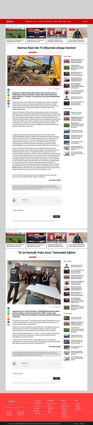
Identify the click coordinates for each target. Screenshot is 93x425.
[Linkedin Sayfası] (16, 407)
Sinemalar (64, 412)
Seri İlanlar (64, 414)
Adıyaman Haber (48, 21)
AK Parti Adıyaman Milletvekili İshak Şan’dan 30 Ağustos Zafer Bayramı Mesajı (77, 92)
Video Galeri (38, 403)
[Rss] (19, 407)
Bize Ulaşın (37, 413)
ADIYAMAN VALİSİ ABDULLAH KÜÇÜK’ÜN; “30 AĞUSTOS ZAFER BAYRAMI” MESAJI (77, 61)
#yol (19, 193)
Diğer (69, 21)
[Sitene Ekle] (24, 407)
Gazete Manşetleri (65, 417)
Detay (77, 423)
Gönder (56, 216)
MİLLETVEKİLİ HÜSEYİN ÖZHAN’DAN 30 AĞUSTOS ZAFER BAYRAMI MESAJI (76, 79)
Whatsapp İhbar (21, 413)
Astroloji (77, 409)
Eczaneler (64, 408)
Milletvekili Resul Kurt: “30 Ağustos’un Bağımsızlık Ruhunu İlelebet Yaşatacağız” (77, 74)
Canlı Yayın (40, 21)
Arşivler (37, 408)
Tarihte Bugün (65, 411)
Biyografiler (78, 406)
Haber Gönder (20, 415)
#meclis (26, 193)
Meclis (14, 167)
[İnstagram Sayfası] (12, 407)
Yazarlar (37, 405)
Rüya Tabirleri (78, 408)
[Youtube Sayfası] (14, 407)
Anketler (77, 405)
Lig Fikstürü (64, 409)
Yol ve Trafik (64, 405)
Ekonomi (64, 21)
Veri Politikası (9, 415)
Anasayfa (9, 25)
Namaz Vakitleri (65, 406)
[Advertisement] (41, 9)
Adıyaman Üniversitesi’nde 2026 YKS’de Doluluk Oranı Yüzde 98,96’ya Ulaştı (77, 137)
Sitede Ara (78, 403)
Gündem (55, 21)
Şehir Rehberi (64, 415)
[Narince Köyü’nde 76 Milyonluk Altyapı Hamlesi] (34, 70)
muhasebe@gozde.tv (26, 202)
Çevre (35, 21)
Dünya (59, 21)
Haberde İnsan (29, 21)
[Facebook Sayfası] (7, 407)
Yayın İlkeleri (9, 413)
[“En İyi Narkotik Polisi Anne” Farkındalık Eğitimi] (34, 282)
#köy (22, 193)
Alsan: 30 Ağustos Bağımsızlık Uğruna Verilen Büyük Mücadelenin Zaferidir (77, 103)
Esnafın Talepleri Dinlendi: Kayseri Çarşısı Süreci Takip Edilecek (77, 154)
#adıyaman (15, 193)
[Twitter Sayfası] (9, 407)
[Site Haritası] (21, 407)
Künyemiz (38, 411)
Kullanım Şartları (21, 412)
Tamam (82, 423)
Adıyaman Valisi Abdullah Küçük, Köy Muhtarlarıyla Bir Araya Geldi (77, 148)
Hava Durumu (64, 403)
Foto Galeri (38, 400)
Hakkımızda (8, 412)
